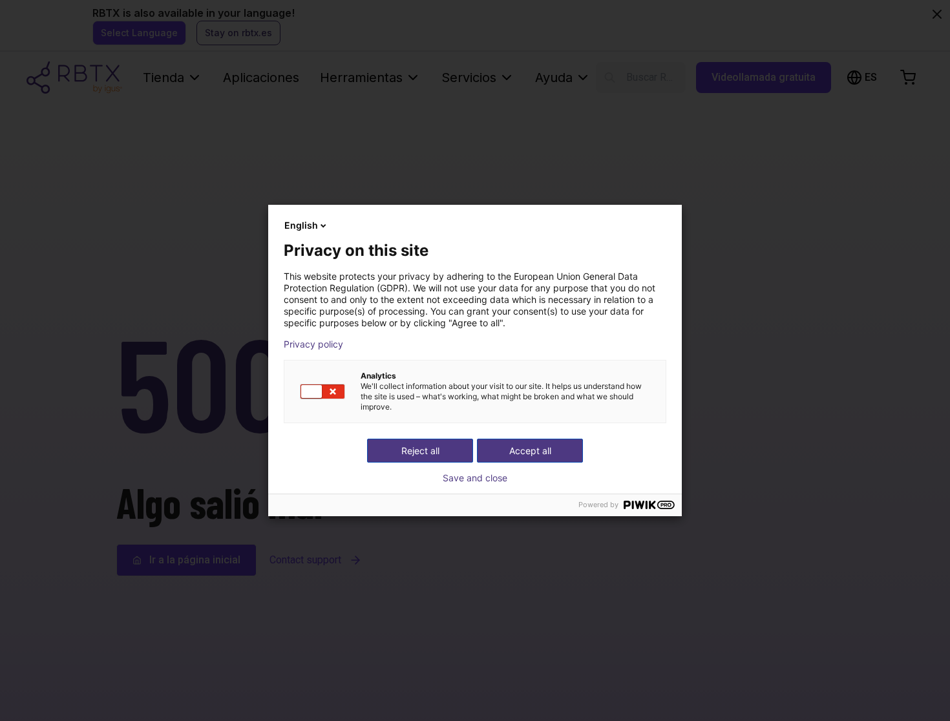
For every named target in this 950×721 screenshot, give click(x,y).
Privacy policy (313, 344)
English (301, 225)
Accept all (530, 450)
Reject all (420, 450)
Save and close (475, 478)
